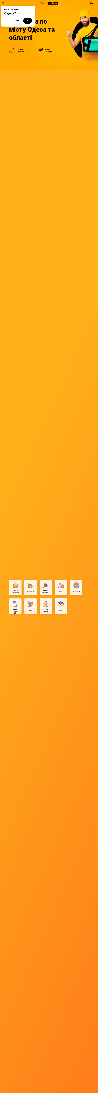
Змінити (17, 21)
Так (27, 21)
